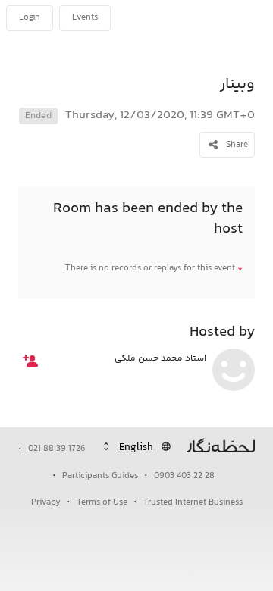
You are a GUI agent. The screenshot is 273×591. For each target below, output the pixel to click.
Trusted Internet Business (193, 503)
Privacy (46, 503)
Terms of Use (102, 503)
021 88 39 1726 (57, 449)
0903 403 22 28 (184, 476)
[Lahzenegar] (217, 18)
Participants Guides (100, 476)
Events (85, 18)
